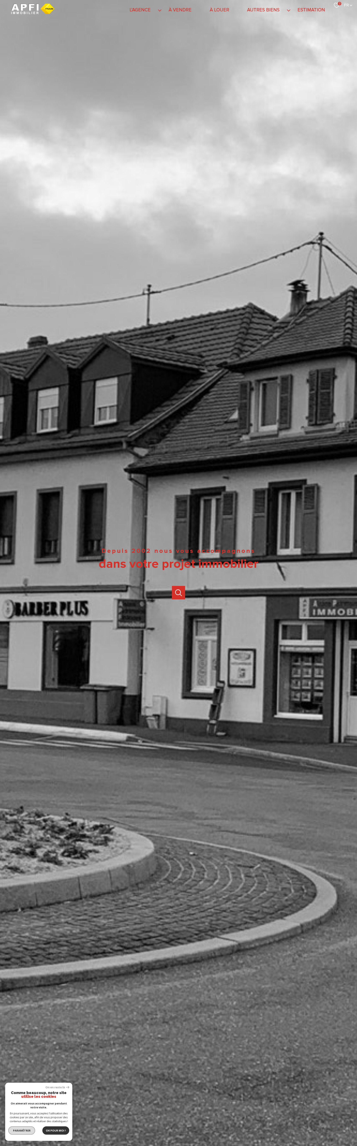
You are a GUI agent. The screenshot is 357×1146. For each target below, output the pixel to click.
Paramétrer (22, 1130)
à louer (219, 10)
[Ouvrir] (178, 592)
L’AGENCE (140, 10)
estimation (311, 10)
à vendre (180, 10)
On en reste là (55, 1087)
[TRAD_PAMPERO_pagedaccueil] (32, 13)
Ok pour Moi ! (56, 1130)
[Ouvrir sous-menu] (159, 10)
